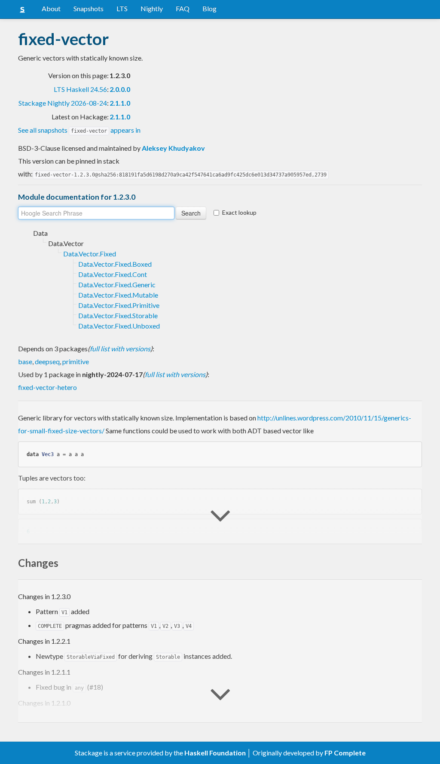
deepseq (47, 361)
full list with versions (120, 348)
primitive (75, 361)
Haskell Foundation (215, 753)
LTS (122, 8)
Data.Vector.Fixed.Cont (112, 274)
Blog (209, 8)
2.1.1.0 (120, 103)
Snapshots (88, 8)
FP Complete (345, 753)
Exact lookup (239, 212)
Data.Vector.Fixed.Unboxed (119, 326)
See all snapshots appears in (79, 130)
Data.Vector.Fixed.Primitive (118, 305)
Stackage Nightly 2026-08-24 (62, 103)
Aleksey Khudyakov (173, 148)
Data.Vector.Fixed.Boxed (115, 264)
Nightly (152, 8)
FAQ (182, 8)
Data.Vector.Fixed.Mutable (118, 295)
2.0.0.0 (120, 89)
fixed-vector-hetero (47, 387)
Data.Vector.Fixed (89, 254)
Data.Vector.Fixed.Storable (118, 315)
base (25, 361)
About (51, 8)
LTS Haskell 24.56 (80, 89)
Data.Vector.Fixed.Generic (117, 284)
